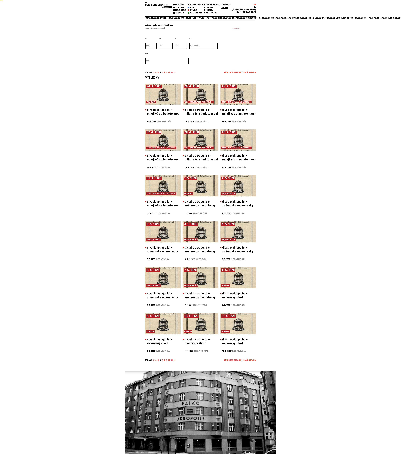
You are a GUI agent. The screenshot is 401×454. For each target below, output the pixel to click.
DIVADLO (193, 10)
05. (263, 18)
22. (221, 18)
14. (200, 18)
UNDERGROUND (210, 13)
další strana (249, 73)
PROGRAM (179, 5)
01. (252, 18)
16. (206, 18)
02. (348, 18)
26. (320, 18)
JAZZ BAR (179, 13)
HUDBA (193, 7)
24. (227, 18)
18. (211, 18)
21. (219, 18)
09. (274, 18)
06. (179, 18)
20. (216, 18)
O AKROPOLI (209, 7)
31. (334, 18)
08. (184, 18)
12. (195, 18)
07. (182, 18)
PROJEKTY (208, 10)
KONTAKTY (226, 5)
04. (173, 18)
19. (213, 18)
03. (257, 18)
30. (244, 18)
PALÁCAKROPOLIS (167, 6)
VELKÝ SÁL (179, 7)
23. (311, 18)
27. (236, 18)
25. (230, 18)
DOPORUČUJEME (196, 5)
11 (172, 73)
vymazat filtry (236, 28)
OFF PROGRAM (196, 13)
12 (175, 73)
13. (198, 18)
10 (169, 73)
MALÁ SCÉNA (180, 10)
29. (241, 18)
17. (208, 18)
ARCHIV (224, 7)
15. (203, 18)
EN (255, 5)
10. (190, 18)
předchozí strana (232, 73)
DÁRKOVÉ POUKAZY (212, 5)
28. (238, 18)
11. (193, 18)
